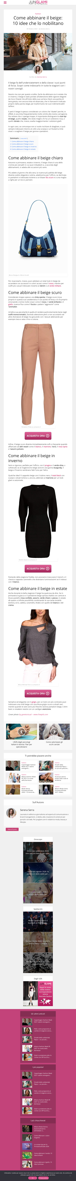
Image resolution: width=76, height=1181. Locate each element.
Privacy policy (43, 1178)
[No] (70, 1176)
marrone (47, 446)
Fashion (38, 14)
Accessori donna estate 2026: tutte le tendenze (61, 778)
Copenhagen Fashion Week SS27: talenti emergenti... (29, 766)
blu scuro (50, 177)
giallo (10, 304)
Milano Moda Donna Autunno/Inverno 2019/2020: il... (41, 1129)
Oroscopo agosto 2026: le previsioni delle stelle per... (38, 872)
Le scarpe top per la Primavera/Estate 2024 (41, 1145)
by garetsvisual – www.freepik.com (33, 714)
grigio (34, 702)
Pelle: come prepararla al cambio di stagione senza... (43, 1030)
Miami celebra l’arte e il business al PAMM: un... (38, 921)
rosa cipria (62, 446)
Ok (33, 1178)
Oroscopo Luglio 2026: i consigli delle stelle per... (38, 893)
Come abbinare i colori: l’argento (42, 1137)
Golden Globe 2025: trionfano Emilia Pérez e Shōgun (38, 942)
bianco (38, 446)
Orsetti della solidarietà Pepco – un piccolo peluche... (62, 766)
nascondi (24, 138)
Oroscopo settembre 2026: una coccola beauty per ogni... (38, 852)
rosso (51, 283)
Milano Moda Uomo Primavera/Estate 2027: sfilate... (61, 790)
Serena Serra (45, 29)
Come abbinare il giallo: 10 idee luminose (43, 1163)
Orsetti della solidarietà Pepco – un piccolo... (42, 1039)
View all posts (12, 829)
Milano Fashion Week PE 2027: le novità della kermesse (29, 778)
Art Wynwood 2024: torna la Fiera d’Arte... (38, 962)
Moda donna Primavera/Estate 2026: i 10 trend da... (28, 790)
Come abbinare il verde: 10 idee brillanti (43, 1154)
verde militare (55, 286)
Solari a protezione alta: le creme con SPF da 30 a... (42, 1056)
